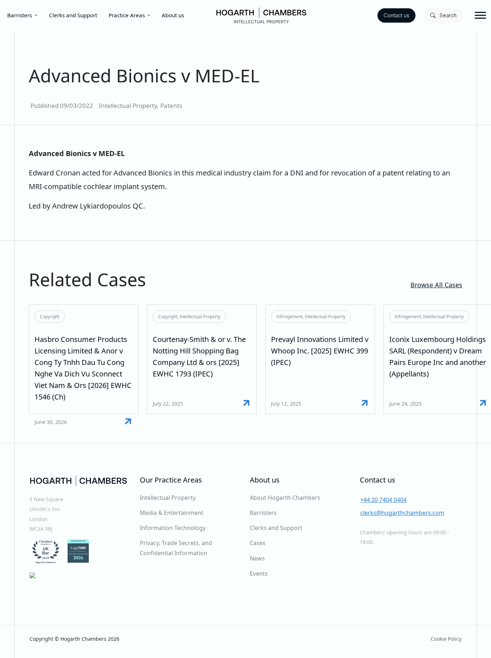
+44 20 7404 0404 (383, 500)
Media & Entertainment (171, 513)
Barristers (19, 15)
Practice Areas (127, 15)
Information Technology (173, 528)
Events (259, 573)
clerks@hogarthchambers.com (402, 513)
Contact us (396, 15)
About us (173, 15)
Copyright (49, 317)
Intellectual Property (128, 105)
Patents (171, 105)
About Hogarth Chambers (285, 498)
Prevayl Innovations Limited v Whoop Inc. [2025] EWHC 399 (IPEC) (319, 350)
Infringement (289, 317)
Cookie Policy (446, 638)
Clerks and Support (73, 15)
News (257, 558)
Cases (258, 543)
